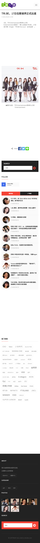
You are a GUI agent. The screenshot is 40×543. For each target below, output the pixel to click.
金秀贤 (34, 367)
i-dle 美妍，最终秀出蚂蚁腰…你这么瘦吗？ (24, 208)
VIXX (23, 372)
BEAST (20, 400)
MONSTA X (10, 372)
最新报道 (11, 193)
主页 (4, 488)
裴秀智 (14, 377)
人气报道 (29, 193)
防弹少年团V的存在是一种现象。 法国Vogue (24, 254)
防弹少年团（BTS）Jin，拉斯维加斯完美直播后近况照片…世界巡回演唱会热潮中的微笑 (24, 227)
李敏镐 (31, 386)
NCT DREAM (6, 351)
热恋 (14, 381)
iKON (31, 376)
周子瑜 (4, 363)
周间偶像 (33, 351)
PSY (9, 381)
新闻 (9, 488)
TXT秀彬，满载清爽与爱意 (18, 217)
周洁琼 (11, 368)
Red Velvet (24, 386)
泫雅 (22, 368)
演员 (28, 372)
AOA (29, 359)
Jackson (23, 359)
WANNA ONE (17, 351)
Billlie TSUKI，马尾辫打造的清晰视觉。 (22, 245)
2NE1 (33, 390)
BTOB (5, 390)
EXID (14, 395)
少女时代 (18, 346)
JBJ (24, 363)
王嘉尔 (16, 359)
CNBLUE (21, 395)
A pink (26, 400)
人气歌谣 (17, 363)
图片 (17, 372)
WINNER (6, 395)
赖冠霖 (27, 351)
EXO (4, 346)
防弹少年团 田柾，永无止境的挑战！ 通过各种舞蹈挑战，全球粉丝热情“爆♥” (24, 237)
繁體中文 (12, 475)
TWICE (10, 347)
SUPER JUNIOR (9, 399)
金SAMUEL (29, 355)
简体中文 (5, 475)
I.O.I (17, 368)
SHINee (16, 386)
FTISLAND (24, 390)
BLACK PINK (28, 347)
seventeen (7, 359)
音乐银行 (12, 355)
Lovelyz (5, 368)
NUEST (11, 363)
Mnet (27, 368)
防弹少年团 (7, 385)
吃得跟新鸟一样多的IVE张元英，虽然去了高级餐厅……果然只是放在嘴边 (24, 274)
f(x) (4, 381)
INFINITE (14, 390)
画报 (4, 372)
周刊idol (5, 355)
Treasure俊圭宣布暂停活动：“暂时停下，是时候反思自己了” (23, 265)
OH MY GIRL (6, 377)
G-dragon (22, 376)
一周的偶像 (21, 355)
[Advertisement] (20, 47)
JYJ (25, 381)
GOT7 (19, 381)
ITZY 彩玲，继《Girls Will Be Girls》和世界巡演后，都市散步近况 (24, 200)
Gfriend (30, 363)
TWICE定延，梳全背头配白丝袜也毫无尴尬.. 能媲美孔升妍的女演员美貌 (23, 283)
